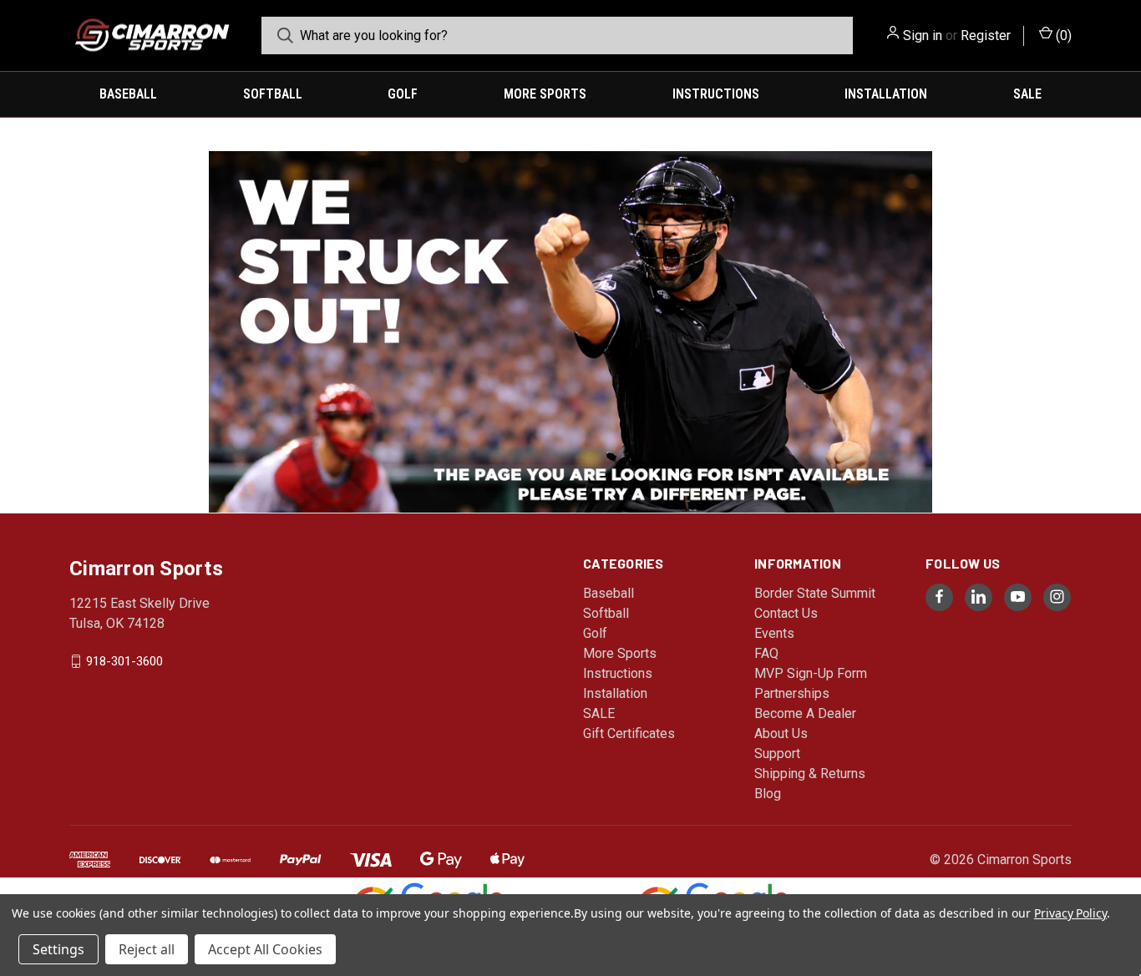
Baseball (128, 94)
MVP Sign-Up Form (810, 673)
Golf (403, 94)
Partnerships (791, 693)
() (1062, 35)
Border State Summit (814, 593)
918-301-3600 (124, 660)
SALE (1027, 94)
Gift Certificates (629, 733)
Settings (58, 949)
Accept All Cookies (265, 949)
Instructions (715, 94)
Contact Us (786, 613)
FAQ (766, 653)
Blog (767, 794)
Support (777, 753)
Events (774, 633)
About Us (781, 733)
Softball (272, 94)
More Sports (545, 94)
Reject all (147, 949)
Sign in (922, 35)
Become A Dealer (805, 713)
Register (986, 35)
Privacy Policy (1070, 913)
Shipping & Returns (809, 773)
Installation (885, 94)
